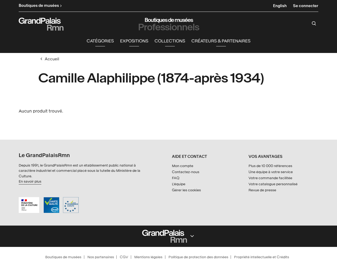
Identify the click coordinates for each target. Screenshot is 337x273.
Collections (170, 41)
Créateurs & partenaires (220, 41)
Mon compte (182, 166)
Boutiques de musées (63, 257)
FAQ (175, 178)
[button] (100, 41)
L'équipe (178, 184)
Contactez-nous (185, 172)
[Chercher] (314, 23)
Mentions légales (148, 257)
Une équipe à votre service (271, 172)
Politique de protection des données (198, 257)
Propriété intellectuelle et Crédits (261, 257)
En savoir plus (30, 181)
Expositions (134, 41)
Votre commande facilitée (270, 178)
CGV (124, 257)
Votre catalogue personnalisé (273, 184)
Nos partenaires (100, 257)
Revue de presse (262, 190)
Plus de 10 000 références (270, 166)
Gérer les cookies (186, 190)
